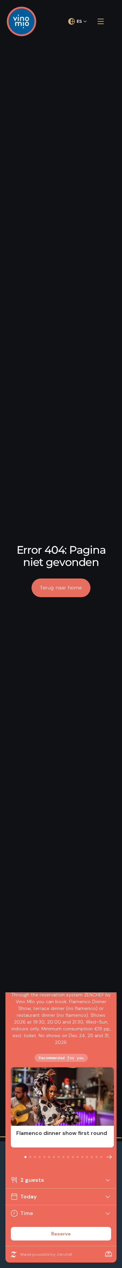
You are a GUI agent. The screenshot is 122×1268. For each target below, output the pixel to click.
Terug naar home (61, 588)
